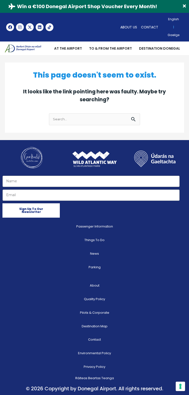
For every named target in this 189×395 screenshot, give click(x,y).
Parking (95, 267)
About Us (128, 27)
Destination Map (95, 326)
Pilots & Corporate (94, 312)
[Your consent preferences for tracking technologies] (180, 386)
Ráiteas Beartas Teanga (94, 378)
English (173, 19)
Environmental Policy (94, 353)
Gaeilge (173, 35)
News (94, 253)
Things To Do (94, 240)
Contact (149, 27)
